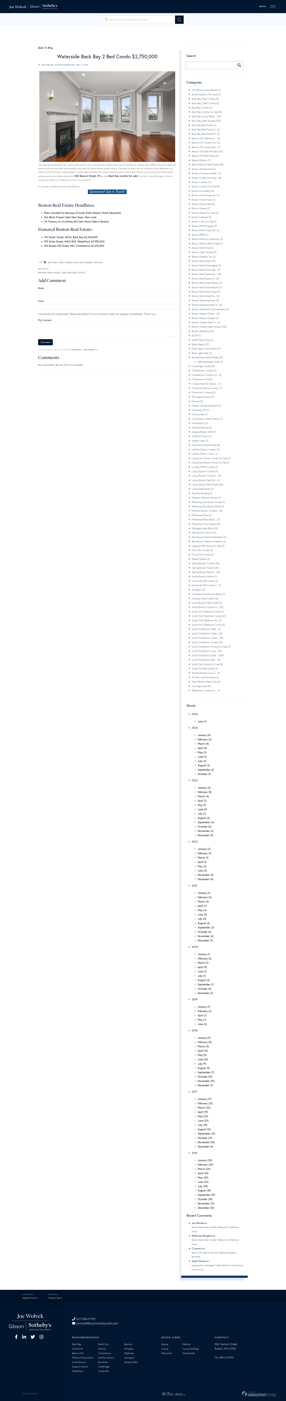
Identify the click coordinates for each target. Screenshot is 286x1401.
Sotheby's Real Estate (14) (205, 598)
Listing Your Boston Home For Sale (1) (211, 462)
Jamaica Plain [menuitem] (131, 1362)
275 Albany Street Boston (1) (206, 90)
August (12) (204, 1129)
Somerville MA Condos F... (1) (206, 585)
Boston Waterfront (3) (203, 331)
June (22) (203, 1182)
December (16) (206, 1208)
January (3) (204, 787)
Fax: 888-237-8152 (224, 1357)
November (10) (206, 1081)
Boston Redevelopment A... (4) (207, 304)
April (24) (203, 1173)
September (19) (206, 1195)
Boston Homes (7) (201, 208)
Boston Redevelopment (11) (205, 300)
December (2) (205, 993)
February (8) (205, 1042)
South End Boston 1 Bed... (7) (206, 629)
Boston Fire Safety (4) (203, 190)
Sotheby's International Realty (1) (208, 594)
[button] (179, 19)
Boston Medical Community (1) (207, 239)
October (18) (205, 1199)
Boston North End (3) (202, 247)
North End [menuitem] (103, 1344)
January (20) (205, 1160)
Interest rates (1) (200, 440)
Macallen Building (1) (202, 493)
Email (41, 301)
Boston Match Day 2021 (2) (206, 230)
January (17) (205, 1099)
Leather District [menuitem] (106, 1357)
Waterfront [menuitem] (77, 1371)
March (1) (203, 857)
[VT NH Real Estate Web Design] (232, 1394)
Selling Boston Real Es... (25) (206, 572)
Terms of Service (89, 350)
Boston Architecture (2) (204, 169)
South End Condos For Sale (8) (207, 664)
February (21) (205, 1103)
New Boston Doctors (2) (204, 532)
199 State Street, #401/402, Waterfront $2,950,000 (74, 241)
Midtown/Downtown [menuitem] (83, 1357)
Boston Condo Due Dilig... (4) (206, 177)
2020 (195, 947)
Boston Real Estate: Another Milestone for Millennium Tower (215, 1229)
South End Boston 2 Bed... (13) (207, 633)
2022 (195, 841)
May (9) (202, 1055)
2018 (194, 1030)
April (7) (202, 906)
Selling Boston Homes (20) (205, 567)
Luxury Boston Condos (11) (205, 471)
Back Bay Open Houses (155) (206, 120)
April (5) (202, 967)
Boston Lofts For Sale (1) (204, 221)
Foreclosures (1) (199, 414)
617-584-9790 (85, 1319)
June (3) (202, 809)
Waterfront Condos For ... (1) (206, 690)
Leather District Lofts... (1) (205, 453)
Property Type (54, 1298)
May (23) (203, 1116)
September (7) (206, 1072)
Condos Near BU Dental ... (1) (206, 383)
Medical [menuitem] (186, 1344)
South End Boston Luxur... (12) (207, 650)
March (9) (203, 1046)
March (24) (204, 1169)
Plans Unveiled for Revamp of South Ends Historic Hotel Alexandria (82, 213)
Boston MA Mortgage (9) (204, 225)
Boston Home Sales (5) (203, 204)
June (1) (202, 721)
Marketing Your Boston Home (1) (208, 506)
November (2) (206, 831)
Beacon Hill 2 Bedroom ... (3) (206, 138)
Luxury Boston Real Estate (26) (207, 484)
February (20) (205, 1164)
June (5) (202, 914)
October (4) (204, 932)
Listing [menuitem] (164, 1348)
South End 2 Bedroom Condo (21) (209, 615)
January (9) (204, 1037)
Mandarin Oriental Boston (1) (206, 497)
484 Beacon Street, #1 (87, 176)
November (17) (206, 1203)
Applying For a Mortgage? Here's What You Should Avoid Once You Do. (217, 1267)
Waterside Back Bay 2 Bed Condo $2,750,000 (107, 56)
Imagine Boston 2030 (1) (204, 431)
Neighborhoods (29, 1298)
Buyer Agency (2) (200, 344)
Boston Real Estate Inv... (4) (205, 278)
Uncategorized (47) (201, 686)
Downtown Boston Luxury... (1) (207, 388)
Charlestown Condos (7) (204, 370)
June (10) (203, 1059)
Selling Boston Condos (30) (206, 563)
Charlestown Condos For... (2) (207, 374)
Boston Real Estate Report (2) (207, 287)
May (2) (202, 866)
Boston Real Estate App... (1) (206, 269)
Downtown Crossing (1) (203, 392)
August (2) (204, 765)
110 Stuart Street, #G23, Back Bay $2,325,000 (71, 237)
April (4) (202, 748)
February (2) (205, 739)
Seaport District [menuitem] (80, 1366)
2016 (194, 1153)
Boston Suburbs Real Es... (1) (206, 322)
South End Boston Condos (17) (207, 642)
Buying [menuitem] (164, 1344)
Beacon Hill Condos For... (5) (206, 142)
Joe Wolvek (47, 65)
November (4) (206, 875)
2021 (194, 885)
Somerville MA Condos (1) (205, 580)
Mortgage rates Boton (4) (204, 528)
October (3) (204, 826)
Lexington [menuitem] (129, 1357)
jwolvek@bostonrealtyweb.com (97, 1323)
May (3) (202, 752)
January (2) (204, 849)
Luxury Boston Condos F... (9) (206, 475)
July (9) (202, 1063)
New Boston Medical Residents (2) (209, 537)
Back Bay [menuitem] (76, 1344)
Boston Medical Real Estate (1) (207, 243)
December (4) (205, 835)
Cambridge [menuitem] (103, 1366)
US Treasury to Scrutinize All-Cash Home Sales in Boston (76, 221)
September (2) (206, 769)
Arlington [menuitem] (129, 1348)
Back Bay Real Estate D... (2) (206, 129)
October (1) (204, 774)
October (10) (205, 1076)
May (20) (203, 1177)
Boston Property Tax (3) (204, 256)
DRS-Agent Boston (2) (203, 396)
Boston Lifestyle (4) (202, 217)
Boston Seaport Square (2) (205, 318)
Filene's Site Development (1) (206, 405)
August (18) (204, 1190)
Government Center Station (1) (207, 418)
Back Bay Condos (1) (202, 107)
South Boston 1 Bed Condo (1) (207, 602)
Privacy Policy (76, 350)
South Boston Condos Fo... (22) (207, 607)
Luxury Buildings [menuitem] (190, 1348)
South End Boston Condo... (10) (207, 637)
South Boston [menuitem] (79, 1362)
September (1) (206, 984)
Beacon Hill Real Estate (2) (205, 155)
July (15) (202, 1125)
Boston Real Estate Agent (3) (206, 265)
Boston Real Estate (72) (204, 260)
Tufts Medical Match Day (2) (206, 681)
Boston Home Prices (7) (203, 199)
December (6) (205, 1146)
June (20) (203, 1120)
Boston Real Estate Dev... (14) (206, 274)
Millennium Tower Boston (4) (206, 523)
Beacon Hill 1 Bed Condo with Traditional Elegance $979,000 (214, 1254)
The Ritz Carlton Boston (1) (205, 677)
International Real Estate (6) (206, 445)
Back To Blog (45, 47)
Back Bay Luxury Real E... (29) (206, 116)
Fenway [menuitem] (102, 1348)
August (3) (204, 818)
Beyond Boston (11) (201, 160)
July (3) (202, 761)
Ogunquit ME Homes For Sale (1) (208, 545)
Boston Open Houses (49, 273)
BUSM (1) (196, 335)
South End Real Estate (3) (205, 668)
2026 (195, 714)
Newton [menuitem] (128, 1344)
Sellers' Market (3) (201, 559)
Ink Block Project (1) (202, 436)
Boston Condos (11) (201, 182)
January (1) (204, 893)
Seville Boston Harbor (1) (204, 576)
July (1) (202, 813)
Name (41, 288)
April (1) (202, 800)
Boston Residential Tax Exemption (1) (210, 309)
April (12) (203, 1050)
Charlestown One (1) (202, 379)
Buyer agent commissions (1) (206, 348)
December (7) (205, 1085)
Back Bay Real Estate (73, 273)
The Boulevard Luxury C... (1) (206, 672)
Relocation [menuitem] (166, 1353)
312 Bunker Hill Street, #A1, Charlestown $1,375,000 (74, 246)
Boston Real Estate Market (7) (207, 282)
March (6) (203, 901)
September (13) (206, 1133)
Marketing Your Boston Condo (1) (208, 502)
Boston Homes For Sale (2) (205, 212)
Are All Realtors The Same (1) (206, 94)
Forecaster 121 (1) (200, 409)
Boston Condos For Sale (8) (206, 186)
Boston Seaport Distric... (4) (206, 313)
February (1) (204, 853)
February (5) (205, 792)
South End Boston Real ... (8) (206, 659)
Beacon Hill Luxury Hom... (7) (206, 147)
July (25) (203, 1186)
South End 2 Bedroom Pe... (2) (207, 620)
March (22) (204, 1107)
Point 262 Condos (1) (202, 550)
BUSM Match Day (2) (202, 339)
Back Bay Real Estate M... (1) (206, 133)
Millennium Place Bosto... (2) (206, 519)
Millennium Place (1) (202, 515)
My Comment (45, 320)
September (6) (206, 822)
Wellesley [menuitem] (129, 1353)
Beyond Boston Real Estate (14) (207, 164)
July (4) (202, 919)
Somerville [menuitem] (103, 1371)
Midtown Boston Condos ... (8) (207, 510)
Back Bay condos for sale (122, 176)
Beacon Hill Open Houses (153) (207, 151)
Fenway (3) (197, 401)
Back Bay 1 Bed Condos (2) (205, 98)
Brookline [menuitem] (103, 1362)
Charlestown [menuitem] (104, 1353)
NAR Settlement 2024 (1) (210, 361)
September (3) (206, 927)
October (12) (205, 1138)
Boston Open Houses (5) (204, 252)
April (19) (203, 1112)
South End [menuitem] (77, 1348)
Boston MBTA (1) (200, 234)
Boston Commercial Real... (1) (206, 173)
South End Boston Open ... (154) (208, 655)
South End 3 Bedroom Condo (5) (208, 624)
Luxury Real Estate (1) (202, 488)
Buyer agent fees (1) (202, 353)
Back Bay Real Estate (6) (204, 125)
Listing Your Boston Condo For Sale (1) (211, 458)
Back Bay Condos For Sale (88, 262)
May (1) (202, 805)
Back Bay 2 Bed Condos (60, 262)
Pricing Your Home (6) (202, 554)
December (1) (205, 940)
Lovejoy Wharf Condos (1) (205, 466)
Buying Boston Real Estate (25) (207, 357)
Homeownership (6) (202, 427)
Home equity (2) (200, 423)
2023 (195, 780)
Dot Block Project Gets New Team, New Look (70, 217)
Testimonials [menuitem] (188, 1353)
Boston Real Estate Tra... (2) (205, 295)
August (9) (204, 1068)
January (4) (204, 735)
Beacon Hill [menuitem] (78, 1353)
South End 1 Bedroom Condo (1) (208, 611)
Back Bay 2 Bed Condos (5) (205, 103)
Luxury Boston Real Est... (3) (206, 480)
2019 (194, 999)
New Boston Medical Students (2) (209, 541)
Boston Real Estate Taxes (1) (206, 291)
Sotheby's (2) (198, 589)
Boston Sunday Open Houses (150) (209, 326)
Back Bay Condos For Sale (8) (207, 111)
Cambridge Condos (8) (203, 366)
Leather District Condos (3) (206, 449)
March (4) (203, 743)
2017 (194, 1091)
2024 (195, 727)
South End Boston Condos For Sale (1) (211, 646)
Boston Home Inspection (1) (206, 195)
